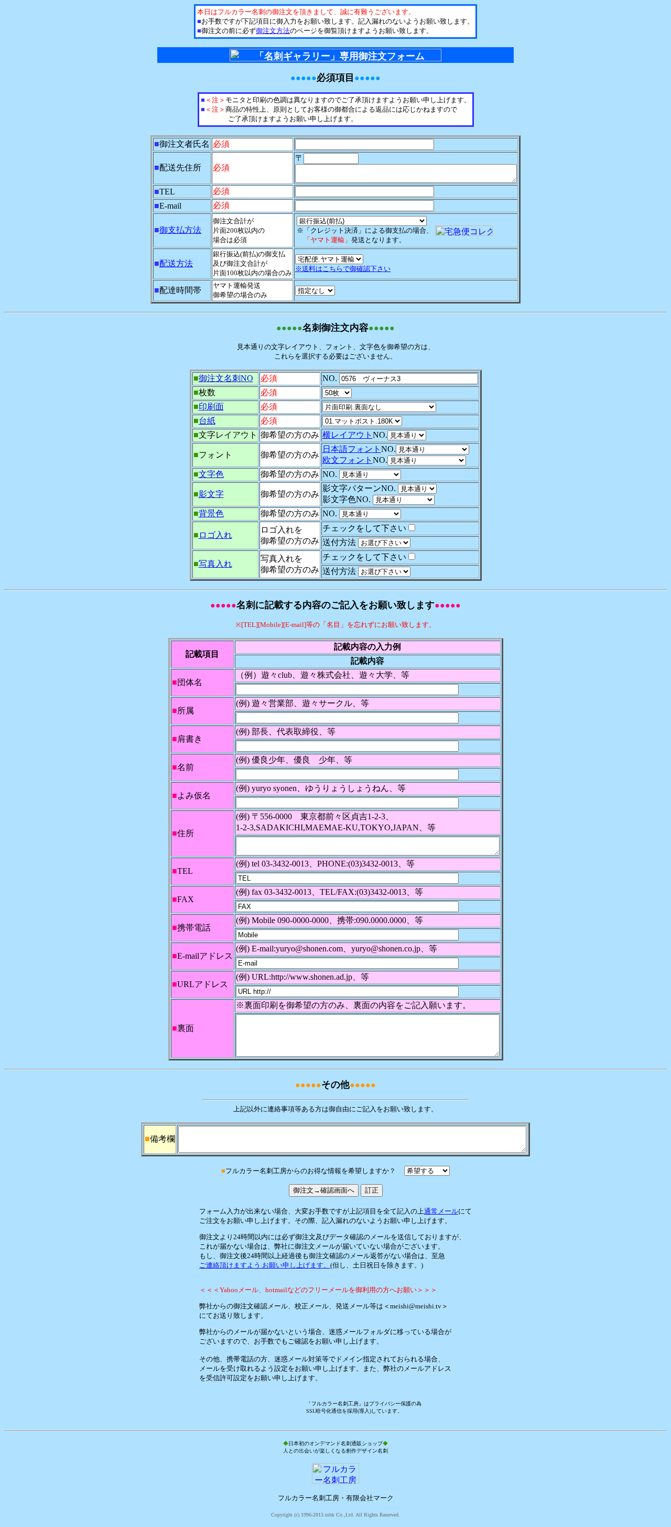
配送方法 (176, 263)
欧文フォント (347, 460)
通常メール (441, 1211)
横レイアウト (347, 434)
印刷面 (211, 406)
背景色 (211, 513)
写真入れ (215, 563)
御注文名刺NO (226, 378)
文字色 (211, 474)
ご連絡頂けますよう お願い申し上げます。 (264, 1265)
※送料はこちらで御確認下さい (343, 269)
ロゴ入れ (215, 534)
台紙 (207, 420)
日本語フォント (351, 449)
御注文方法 (273, 31)
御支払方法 (180, 229)
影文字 (211, 494)
